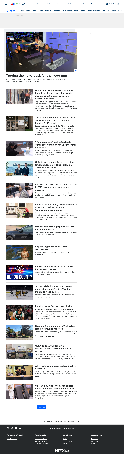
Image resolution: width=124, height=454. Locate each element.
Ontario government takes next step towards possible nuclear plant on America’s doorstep (54, 165)
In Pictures (59, 4)
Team (78, 421)
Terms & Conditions (41, 441)
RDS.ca (93, 443)
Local (32, 4)
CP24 (65, 439)
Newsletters (71, 421)
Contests (48, 10)
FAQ (65, 421)
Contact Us (115, 10)
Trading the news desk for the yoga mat (36, 75)
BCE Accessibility (12, 439)
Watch (49, 4)
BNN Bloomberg (68, 441)
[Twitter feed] (8, 428)
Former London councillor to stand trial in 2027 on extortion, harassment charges (56, 187)
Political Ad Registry (41, 443)
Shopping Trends (89, 4)
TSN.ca (65, 443)
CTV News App (48, 421)
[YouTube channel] (16, 428)
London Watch (25, 10)
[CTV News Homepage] (18, 4)
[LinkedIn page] (20, 428)
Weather (57, 10)
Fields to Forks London (70, 10)
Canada (40, 4)
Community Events (93, 10)
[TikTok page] (12, 428)
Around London (37, 10)
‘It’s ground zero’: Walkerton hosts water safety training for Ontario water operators (55, 145)
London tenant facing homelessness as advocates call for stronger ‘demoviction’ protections (56, 207)
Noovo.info (94, 439)
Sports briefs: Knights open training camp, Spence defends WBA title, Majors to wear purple (54, 289)
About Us (105, 10)
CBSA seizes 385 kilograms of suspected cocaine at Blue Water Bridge (53, 349)
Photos (82, 10)
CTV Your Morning (73, 4)
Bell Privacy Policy (41, 439)
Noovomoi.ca (95, 441)
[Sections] (6, 4)
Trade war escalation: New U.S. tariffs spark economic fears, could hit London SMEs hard (55, 120)
